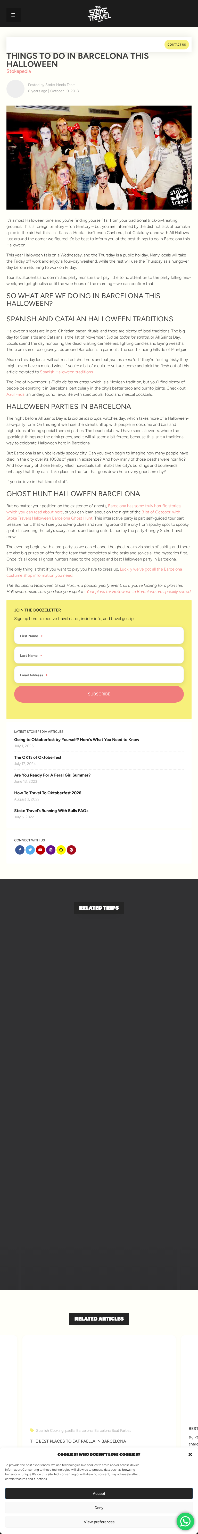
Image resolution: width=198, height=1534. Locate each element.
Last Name (29, 656)
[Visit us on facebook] (19, 850)
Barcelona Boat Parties (112, 1430)
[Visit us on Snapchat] (61, 850)
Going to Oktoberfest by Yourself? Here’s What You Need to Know (76, 739)
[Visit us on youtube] (40, 850)
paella (70, 1430)
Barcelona (84, 1430)
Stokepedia (18, 71)
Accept (99, 1493)
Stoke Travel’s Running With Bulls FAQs (51, 810)
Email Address (31, 675)
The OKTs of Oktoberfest (37, 757)
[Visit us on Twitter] (30, 850)
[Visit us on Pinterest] (71, 850)
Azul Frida (15, 394)
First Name (29, 636)
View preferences (99, 1522)
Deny (99, 1507)
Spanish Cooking (49, 1430)
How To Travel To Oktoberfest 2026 (47, 792)
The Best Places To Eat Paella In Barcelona (78, 1441)
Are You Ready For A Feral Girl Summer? (52, 775)
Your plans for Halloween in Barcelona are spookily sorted (138, 591)
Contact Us (177, 44)
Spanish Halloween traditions (66, 371)
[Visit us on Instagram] (50, 850)
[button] (190, 1454)
